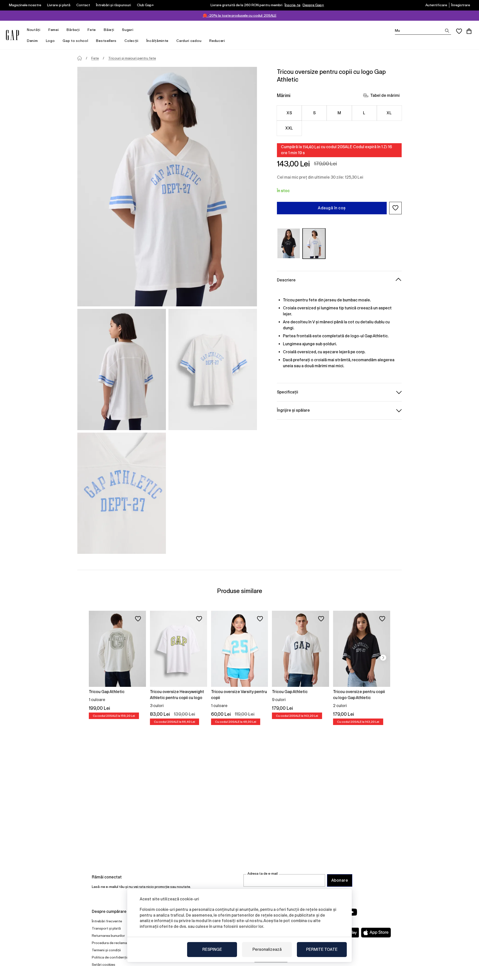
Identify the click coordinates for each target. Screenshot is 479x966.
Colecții (131, 41)
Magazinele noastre (25, 5)
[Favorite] (459, 31)
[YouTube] (352, 912)
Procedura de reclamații (111, 943)
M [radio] (339, 112)
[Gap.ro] (12, 35)
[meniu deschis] (42, 30)
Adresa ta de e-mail (262, 873)
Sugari (127, 30)
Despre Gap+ (313, 5)
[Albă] (314, 243)
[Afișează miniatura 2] (212, 369)
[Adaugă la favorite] (138, 619)
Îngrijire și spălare (293, 410)
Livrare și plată (58, 5)
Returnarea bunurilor (108, 936)
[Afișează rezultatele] (447, 31)
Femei (53, 30)
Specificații (287, 391)
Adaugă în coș (332, 207)
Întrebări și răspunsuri (113, 5)
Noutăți (33, 30)
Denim (32, 41)
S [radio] (314, 112)
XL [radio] (389, 112)
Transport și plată (106, 928)
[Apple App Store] (376, 933)
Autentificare (436, 5)
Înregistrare (460, 5)
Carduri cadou (188, 41)
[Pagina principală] (79, 58)
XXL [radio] (289, 127)
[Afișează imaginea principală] (167, 186)
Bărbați (73, 30)
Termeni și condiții (106, 950)
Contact (83, 5)
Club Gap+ (145, 5)
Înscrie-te (292, 5)
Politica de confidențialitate (114, 957)
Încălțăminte (157, 41)
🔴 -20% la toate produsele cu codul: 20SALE (239, 15)
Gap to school (75, 41)
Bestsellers (106, 41)
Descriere (286, 279)
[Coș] (469, 31)
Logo (50, 41)
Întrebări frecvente (107, 921)
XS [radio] (289, 112)
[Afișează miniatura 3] (121, 493)
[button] (395, 208)
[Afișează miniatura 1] (121, 369)
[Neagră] (288, 243)
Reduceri (217, 41)
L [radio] (364, 112)
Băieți (109, 30)
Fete (92, 30)
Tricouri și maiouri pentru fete (132, 58)
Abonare (339, 880)
